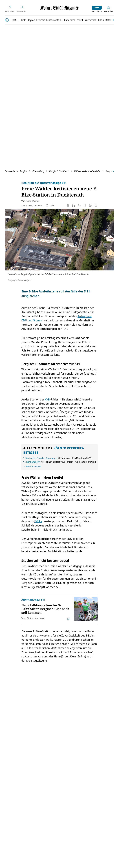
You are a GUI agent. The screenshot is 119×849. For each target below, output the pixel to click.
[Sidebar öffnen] (15, 20)
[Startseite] (59, 8)
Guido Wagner (32, 200)
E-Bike (38, 521)
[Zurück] (7, 20)
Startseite (10, 171)
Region (23, 171)
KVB (47, 399)
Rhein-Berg (38, 171)
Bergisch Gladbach (59, 171)
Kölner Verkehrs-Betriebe (87, 171)
